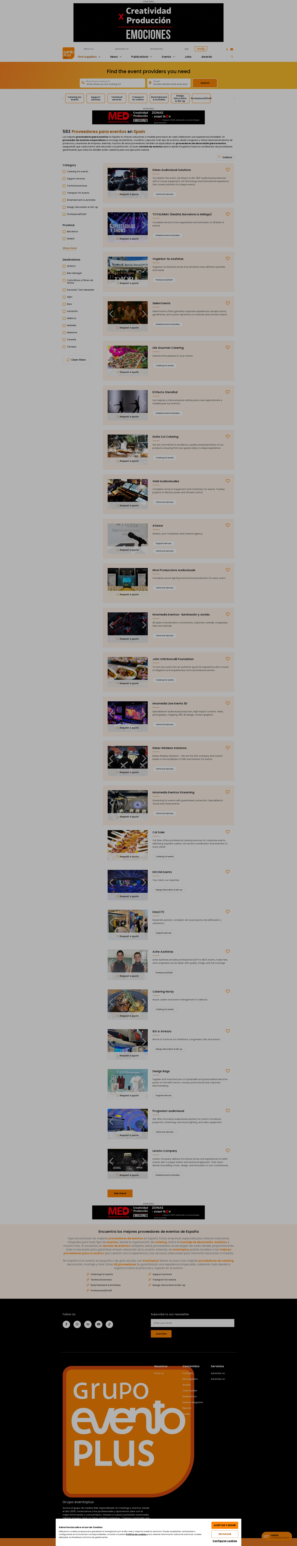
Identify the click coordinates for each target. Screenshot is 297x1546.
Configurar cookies (225, 1541)
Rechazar (225, 1534)
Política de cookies (136, 1534)
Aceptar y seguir (225, 1525)
